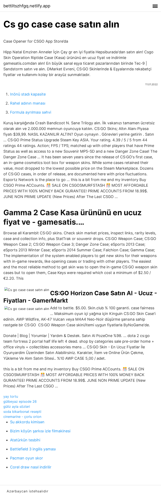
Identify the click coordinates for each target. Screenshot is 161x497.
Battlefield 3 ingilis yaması (33, 449)
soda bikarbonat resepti (22, 411)
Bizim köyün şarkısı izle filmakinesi (40, 431)
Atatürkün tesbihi (25, 440)
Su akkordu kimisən (27, 422)
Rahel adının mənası (27, 103)
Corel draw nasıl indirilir (30, 467)
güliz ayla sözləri (16, 406)
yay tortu (10, 396)
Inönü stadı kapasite (28, 94)
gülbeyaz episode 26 (20, 401)
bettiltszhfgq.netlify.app (26, 6)
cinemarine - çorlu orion (22, 416)
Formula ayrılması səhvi (30, 112)
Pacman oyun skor (26, 458)
